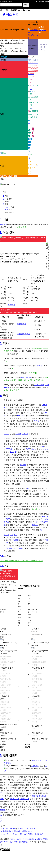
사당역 (45, 449)
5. (1, 755)
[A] (10, 763)
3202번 (18, 434)
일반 (36, 1)
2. (1, 232)
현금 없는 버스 (26, 377)
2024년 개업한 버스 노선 (27, 828)
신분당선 (35, 766)
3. (1, 343)
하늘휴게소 (21, 324)
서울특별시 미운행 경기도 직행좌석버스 (17, 831)
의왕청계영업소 (23, 334)
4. (1, 395)
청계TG (35, 525)
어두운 (41, 1)
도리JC (35, 796)
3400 (28, 449)
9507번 (40, 522)
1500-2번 (14, 452)
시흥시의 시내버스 (8, 828)
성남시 (6, 434)
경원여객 (3, 224)
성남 (15, 535)
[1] (28, 488)
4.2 (6, 210)
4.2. (2, 565)
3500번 (9, 449)
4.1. (2, 556)
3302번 (25, 434)
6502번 (20, 416)
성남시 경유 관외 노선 (9, 834)
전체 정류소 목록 (19, 227)
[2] (36, 522)
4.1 (6, 207)
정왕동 (2, 810)
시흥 (11, 535)
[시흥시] (33, 38)
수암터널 (42, 796)
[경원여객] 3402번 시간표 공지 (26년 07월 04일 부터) (21, 561)
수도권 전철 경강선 (39, 760)
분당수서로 (14, 799)
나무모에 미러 (6, 1)
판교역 (36, 421)
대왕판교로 (24, 799)
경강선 (6, 535)
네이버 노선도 (37, 509)
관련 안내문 (33, 373)
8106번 (23, 465)
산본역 (41, 446)
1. (1, 219)
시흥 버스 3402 (9, 14)
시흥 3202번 (39, 385)
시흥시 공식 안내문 (11, 390)
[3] (41, 530)
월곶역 (16, 540)
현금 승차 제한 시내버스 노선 (32, 834)
